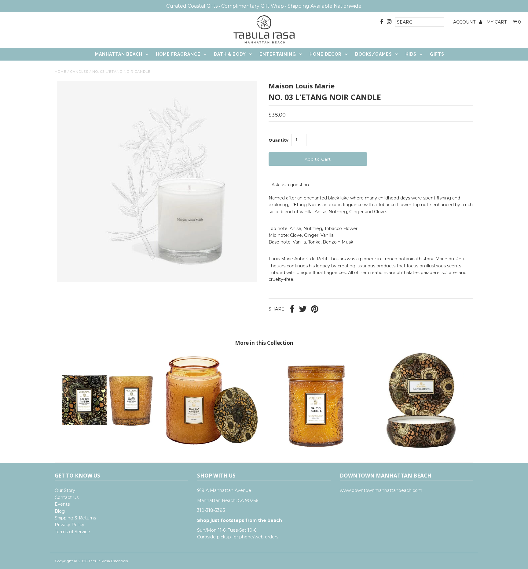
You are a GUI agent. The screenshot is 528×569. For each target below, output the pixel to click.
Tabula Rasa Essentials (108, 561)
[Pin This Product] (314, 309)
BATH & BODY (230, 54)
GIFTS (437, 54)
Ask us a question (290, 185)
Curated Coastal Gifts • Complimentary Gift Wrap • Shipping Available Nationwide (263, 6)
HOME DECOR (326, 54)
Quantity (278, 140)
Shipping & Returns (75, 518)
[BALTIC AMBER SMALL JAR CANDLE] (316, 447)
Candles (79, 71)
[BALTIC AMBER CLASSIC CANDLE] (107, 447)
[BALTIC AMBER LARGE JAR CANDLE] (212, 447)
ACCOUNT (465, 22)
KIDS (410, 54)
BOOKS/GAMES (373, 54)
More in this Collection (264, 342)
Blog (60, 511)
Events (62, 504)
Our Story (65, 490)
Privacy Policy (69, 524)
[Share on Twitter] (303, 309)
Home (60, 71)
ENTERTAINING (277, 54)
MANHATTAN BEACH (118, 54)
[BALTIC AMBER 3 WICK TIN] (421, 447)
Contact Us (67, 497)
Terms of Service (72, 531)
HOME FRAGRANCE (178, 54)
